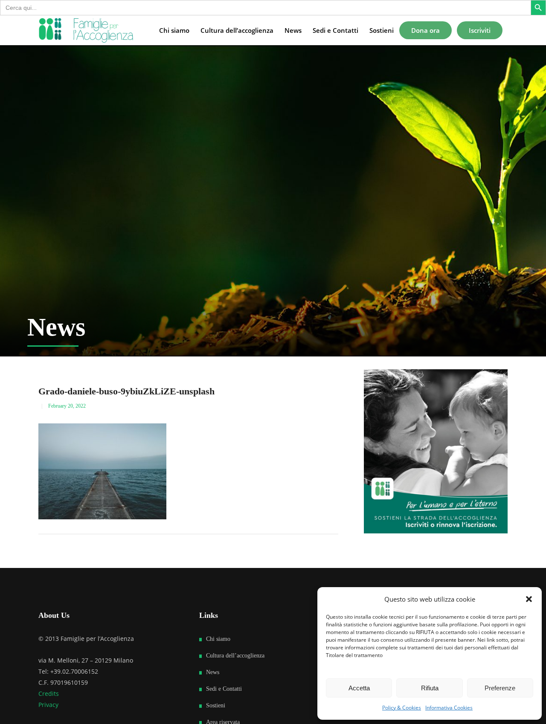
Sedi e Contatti (224, 689)
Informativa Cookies (449, 707)
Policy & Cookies (401, 707)
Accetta (359, 688)
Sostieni (215, 705)
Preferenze (500, 688)
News (212, 672)
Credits (48, 693)
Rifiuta (430, 688)
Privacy (48, 705)
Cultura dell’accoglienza (235, 655)
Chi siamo (218, 639)
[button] (529, 599)
